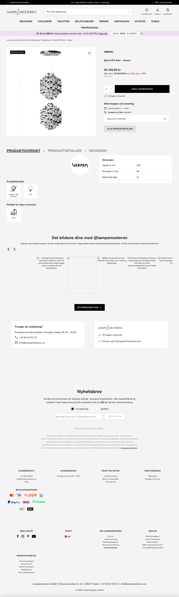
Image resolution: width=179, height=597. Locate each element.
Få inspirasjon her (87, 307)
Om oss (111, 536)
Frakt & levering (110, 476)
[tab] (25, 151)
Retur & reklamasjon (111, 479)
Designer (98, 150)
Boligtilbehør (26, 569)
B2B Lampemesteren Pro (153, 545)
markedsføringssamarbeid (152, 547)
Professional (90, 27)
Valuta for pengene (26, 566)
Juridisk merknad (110, 539)
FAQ (26, 482)
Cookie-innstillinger (152, 539)
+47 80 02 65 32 (28, 337)
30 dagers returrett (152, 479)
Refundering (110, 482)
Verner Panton (26, 564)
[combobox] (89, 11)
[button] (89, 53)
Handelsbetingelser (110, 542)
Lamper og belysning (15, 40)
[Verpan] (121, 52)
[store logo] (21, 11)
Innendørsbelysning (32, 40)
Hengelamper (46, 40)
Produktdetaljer (65, 150)
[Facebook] (18, 536)
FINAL (125, 33)
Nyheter (140, 21)
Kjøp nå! (103, 33)
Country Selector (110, 547)
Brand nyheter (152, 542)
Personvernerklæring (110, 545)
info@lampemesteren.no (32, 342)
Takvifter (63, 21)
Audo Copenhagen (26, 561)
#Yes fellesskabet (153, 536)
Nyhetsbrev (152, 476)
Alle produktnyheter (26, 572)
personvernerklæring (129, 448)
